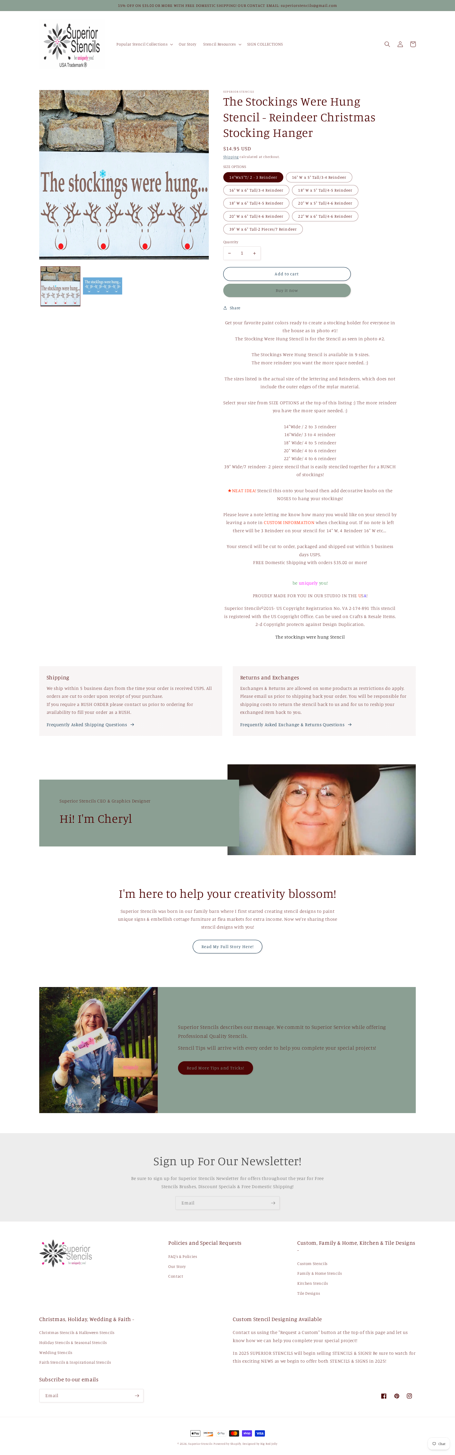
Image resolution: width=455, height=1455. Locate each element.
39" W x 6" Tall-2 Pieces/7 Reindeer (263, 229)
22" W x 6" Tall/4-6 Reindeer (325, 216)
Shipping (231, 157)
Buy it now (287, 290)
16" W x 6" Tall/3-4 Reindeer (256, 190)
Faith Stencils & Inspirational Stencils (75, 1362)
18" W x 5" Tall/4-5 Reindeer (325, 190)
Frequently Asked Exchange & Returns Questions (292, 724)
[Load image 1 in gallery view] (60, 286)
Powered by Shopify (227, 1444)
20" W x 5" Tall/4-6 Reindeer (325, 203)
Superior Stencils (200, 1444)
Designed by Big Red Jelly (260, 1444)
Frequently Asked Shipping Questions (87, 724)
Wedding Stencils (55, 1352)
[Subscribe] (273, 1203)
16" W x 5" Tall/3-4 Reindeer (319, 177)
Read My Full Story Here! (227, 946)
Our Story (177, 1266)
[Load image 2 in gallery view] (102, 286)
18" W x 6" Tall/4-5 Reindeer (256, 203)
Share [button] (235, 307)
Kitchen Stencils (312, 1283)
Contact (175, 1276)
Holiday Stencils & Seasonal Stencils (73, 1342)
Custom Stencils (312, 1263)
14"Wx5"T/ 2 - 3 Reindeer (253, 177)
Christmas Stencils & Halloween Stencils (77, 1332)
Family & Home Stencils (319, 1273)
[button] (144, 44)
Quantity (231, 242)
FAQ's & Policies (182, 1256)
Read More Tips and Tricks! (215, 1067)
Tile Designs (308, 1293)
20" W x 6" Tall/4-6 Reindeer (256, 216)
